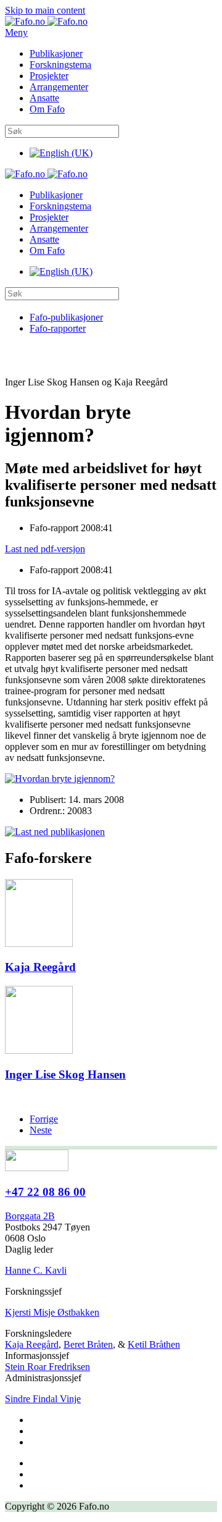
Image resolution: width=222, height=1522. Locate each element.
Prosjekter (49, 75)
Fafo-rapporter (58, 328)
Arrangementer (59, 87)
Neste (41, 1130)
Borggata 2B (30, 1216)
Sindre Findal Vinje (43, 1399)
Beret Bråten (88, 1344)
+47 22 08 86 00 (45, 1191)
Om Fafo (47, 109)
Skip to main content (45, 10)
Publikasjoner (56, 53)
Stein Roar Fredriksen (47, 1366)
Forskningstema (60, 64)
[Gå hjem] (46, 21)
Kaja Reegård (32, 1344)
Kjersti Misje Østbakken (52, 1312)
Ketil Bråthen (154, 1344)
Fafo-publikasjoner (66, 317)
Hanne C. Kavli (36, 1270)
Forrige (44, 1119)
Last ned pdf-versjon (45, 549)
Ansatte (44, 98)
